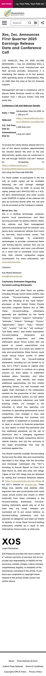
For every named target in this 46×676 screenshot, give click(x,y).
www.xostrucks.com (11, 262)
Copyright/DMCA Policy (15, 671)
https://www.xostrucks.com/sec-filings (23, 481)
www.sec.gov (31, 484)
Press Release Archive (27, 661)
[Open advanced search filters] (36, 23)
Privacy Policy (35, 671)
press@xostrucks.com (12, 276)
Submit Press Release (13, 666)
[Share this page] (42, 22)
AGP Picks (6, 4)
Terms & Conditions (34, 666)
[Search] (30, 23)
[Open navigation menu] (4, 22)
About (11, 661)
